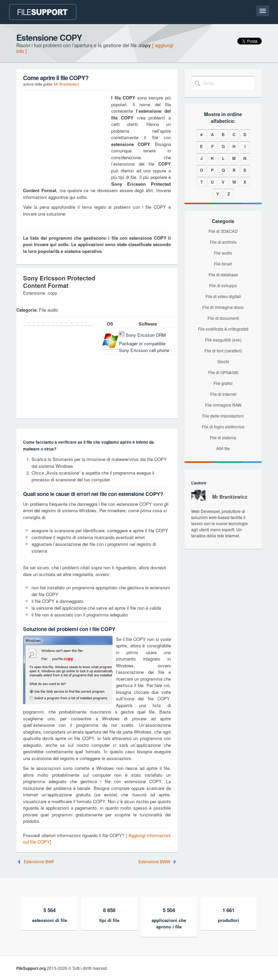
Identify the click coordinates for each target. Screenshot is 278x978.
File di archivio (223, 242)
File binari (223, 263)
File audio (223, 253)
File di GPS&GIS (223, 372)
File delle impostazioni (223, 416)
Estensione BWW (154, 861)
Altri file (223, 448)
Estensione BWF (39, 861)
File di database (223, 274)
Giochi (223, 361)
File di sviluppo (223, 285)
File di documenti (223, 318)
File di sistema (223, 437)
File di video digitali (223, 296)
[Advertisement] (65, 136)
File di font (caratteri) (223, 350)
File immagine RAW (223, 405)
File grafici (223, 383)
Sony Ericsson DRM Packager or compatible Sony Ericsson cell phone (144, 343)
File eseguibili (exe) (223, 340)
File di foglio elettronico (223, 426)
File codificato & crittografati (223, 329)
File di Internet (223, 394)
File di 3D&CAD (223, 231)
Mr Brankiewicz (66, 84)
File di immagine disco (223, 307)
